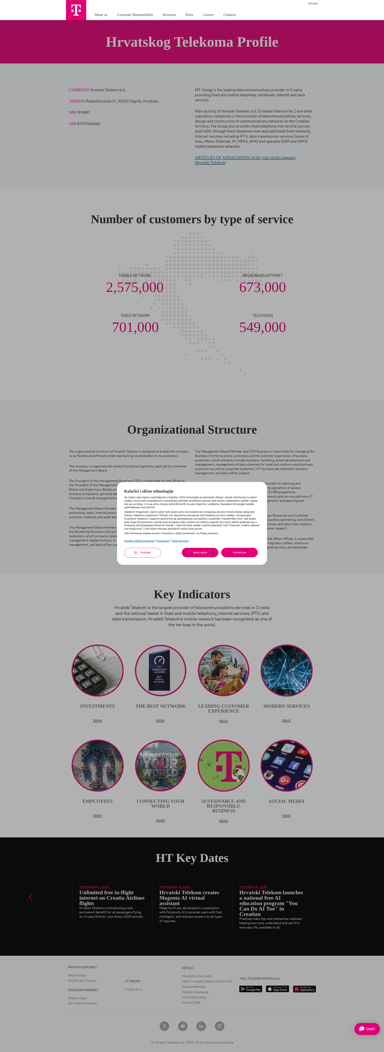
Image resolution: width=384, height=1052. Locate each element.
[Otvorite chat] (367, 1029)
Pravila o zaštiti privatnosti (139, 541)
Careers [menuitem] (208, 15)
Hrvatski (313, 3)
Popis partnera (180, 541)
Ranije (31, 897)
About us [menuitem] (100, 15)
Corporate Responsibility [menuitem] (135, 15)
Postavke (145, 552)
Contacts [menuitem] (229, 15)
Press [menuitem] (189, 15)
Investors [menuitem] (169, 15)
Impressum (163, 541)
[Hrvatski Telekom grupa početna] (76, 10)
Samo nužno (200, 552)
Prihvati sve (239, 552)
